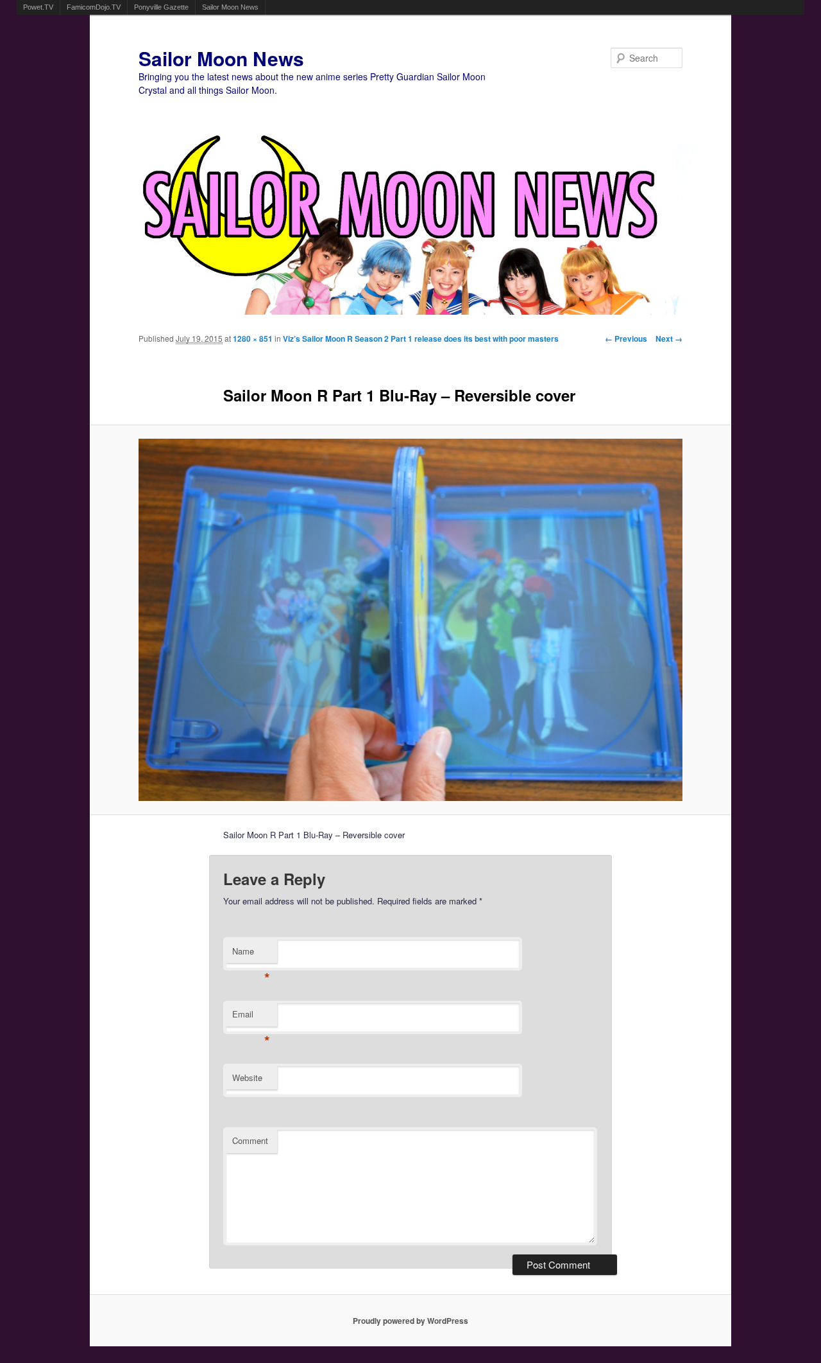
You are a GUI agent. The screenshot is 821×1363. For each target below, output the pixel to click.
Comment (250, 1140)
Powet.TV (38, 7)
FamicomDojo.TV (94, 7)
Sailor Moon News (230, 7)
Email (251, 1017)
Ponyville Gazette (161, 7)
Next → (669, 338)
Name (251, 954)
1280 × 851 (253, 338)
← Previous (626, 338)
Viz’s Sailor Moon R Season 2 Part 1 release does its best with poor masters (421, 338)
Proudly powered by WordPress (410, 1320)
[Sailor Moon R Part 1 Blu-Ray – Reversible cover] (411, 620)
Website (247, 1077)
